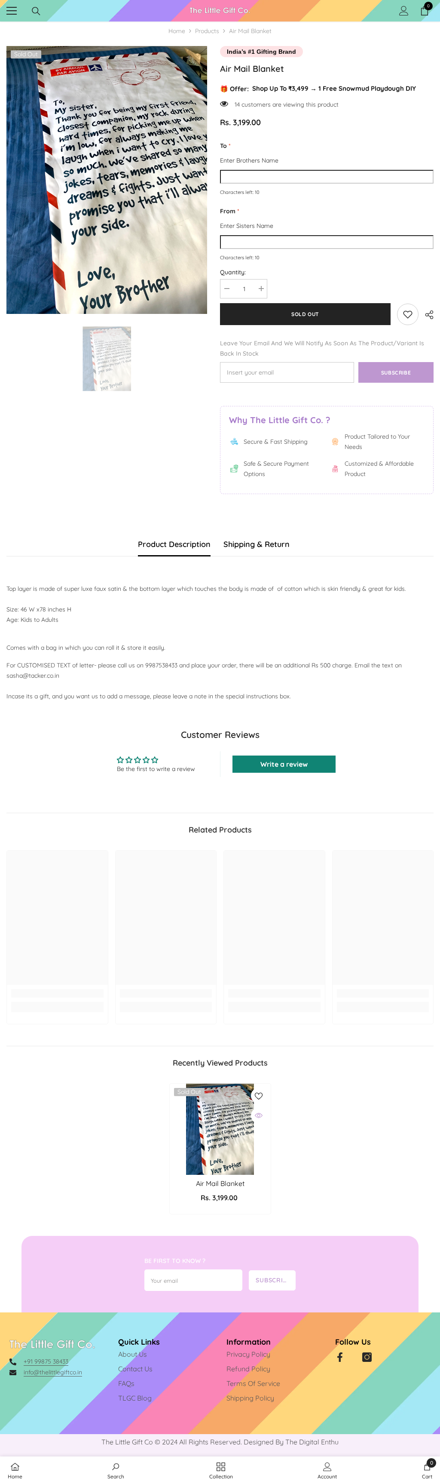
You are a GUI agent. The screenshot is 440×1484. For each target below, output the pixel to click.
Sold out (305, 314)
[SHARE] (426, 314)
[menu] (11, 11)
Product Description (174, 544)
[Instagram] (367, 1357)
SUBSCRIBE (273, 1280)
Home (176, 31)
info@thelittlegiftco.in (53, 1372)
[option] (106, 180)
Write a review (284, 764)
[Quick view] (258, 1115)
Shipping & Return (256, 544)
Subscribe (396, 372)
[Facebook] (340, 1357)
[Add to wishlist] (258, 1095)
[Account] (404, 10)
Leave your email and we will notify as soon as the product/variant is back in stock (322, 348)
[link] (408, 314)
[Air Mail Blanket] (220, 1129)
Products (207, 31)
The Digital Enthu (312, 1442)
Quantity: (233, 272)
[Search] (36, 11)
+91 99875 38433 (46, 1361)
